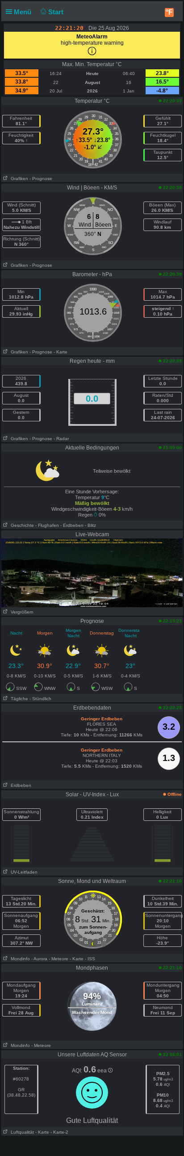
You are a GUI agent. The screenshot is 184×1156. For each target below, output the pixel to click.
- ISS (90, 958)
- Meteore (58, 958)
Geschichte (21, 525)
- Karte (60, 351)
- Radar (61, 438)
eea (102, 1071)
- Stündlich (40, 698)
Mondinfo (19, 958)
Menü (23, 12)
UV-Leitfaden (23, 872)
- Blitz (90, 525)
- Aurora (39, 958)
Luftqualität (21, 1132)
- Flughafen (47, 525)
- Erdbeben (72, 525)
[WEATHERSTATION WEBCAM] (92, 572)
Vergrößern (20, 612)
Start (56, 12)
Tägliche (18, 698)
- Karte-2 (58, 1132)
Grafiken (18, 178)
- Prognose (40, 178)
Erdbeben (19, 785)
